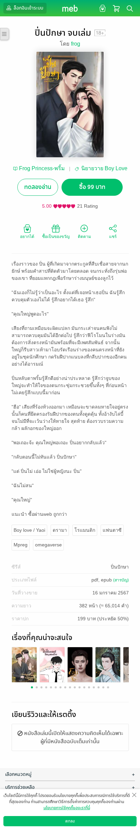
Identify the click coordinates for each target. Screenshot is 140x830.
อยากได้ (27, 236)
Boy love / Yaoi (29, 530)
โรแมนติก (84, 530)
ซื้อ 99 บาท (92, 187)
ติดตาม (84, 236)
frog (75, 44)
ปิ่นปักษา (120, 567)
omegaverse (48, 544)
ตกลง (70, 821)
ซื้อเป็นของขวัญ (56, 236)
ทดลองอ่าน (37, 187)
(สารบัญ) (121, 580)
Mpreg (21, 544)
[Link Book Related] (24, 664)
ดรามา (60, 530)
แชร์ (113, 236)
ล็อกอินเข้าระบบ (28, 8)
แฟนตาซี (112, 530)
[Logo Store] (70, 8)
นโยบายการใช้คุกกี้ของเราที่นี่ (66, 808)
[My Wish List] (102, 8)
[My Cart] (116, 8)
